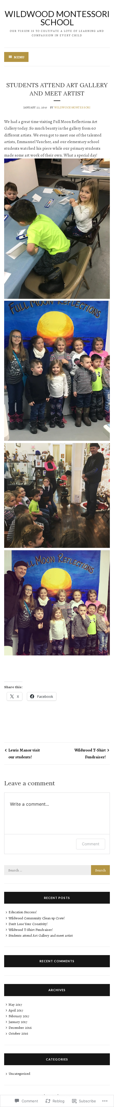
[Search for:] (57, 870)
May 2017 (15, 1004)
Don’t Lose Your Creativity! (28, 924)
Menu (19, 57)
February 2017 (19, 1016)
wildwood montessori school (57, 18)
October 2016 (18, 1033)
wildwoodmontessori (72, 107)
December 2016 (20, 1027)
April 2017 (16, 1010)
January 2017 (18, 1021)
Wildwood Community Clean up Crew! (37, 918)
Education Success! (23, 912)
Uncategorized (19, 1073)
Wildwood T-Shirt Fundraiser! (90, 753)
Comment (90, 843)
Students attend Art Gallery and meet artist (41, 935)
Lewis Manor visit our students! (24, 753)
